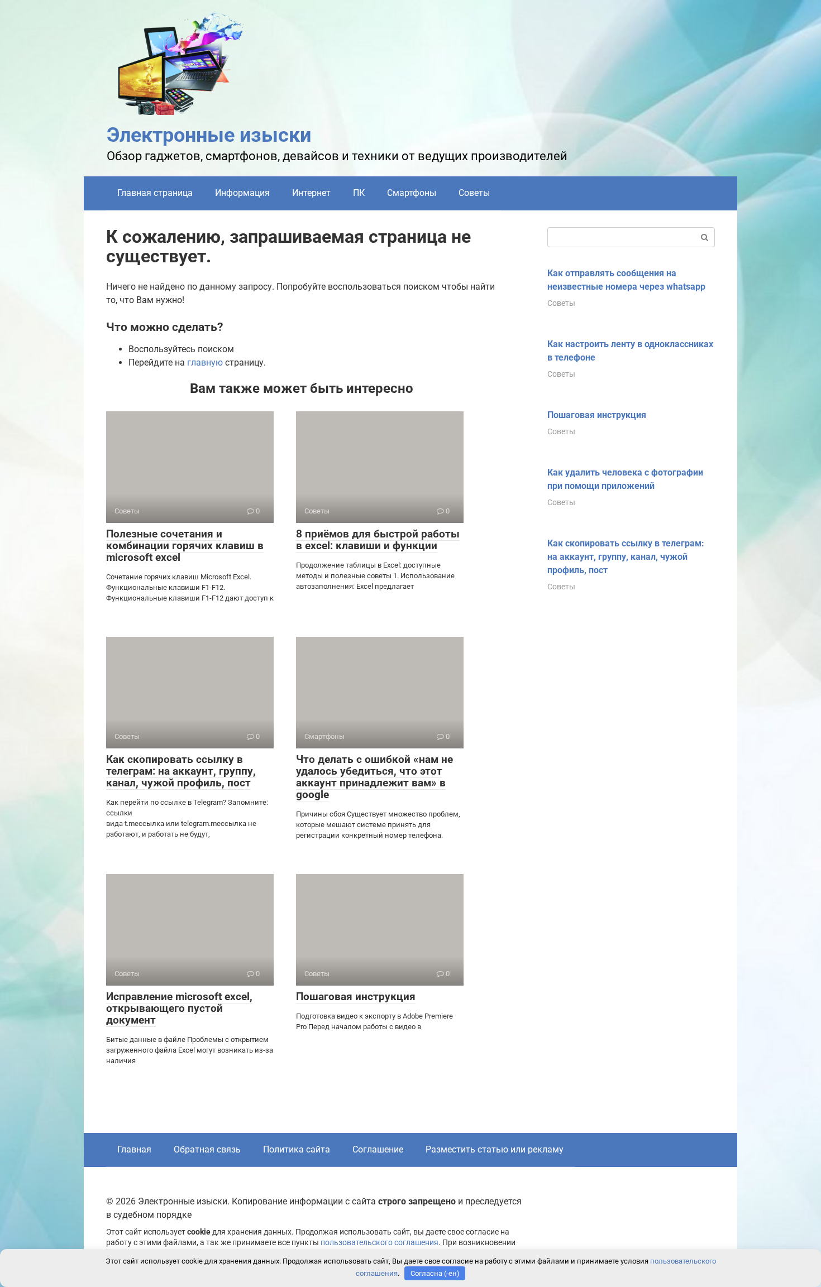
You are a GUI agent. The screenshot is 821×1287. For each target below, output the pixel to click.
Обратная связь (207, 1149)
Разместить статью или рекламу (495, 1149)
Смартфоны (411, 193)
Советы (474, 193)
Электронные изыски (209, 135)
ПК (359, 193)
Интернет (311, 193)
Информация (242, 193)
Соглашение (377, 1149)
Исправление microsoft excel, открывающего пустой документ (179, 1008)
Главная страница (155, 193)
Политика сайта (296, 1149)
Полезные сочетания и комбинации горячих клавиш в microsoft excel (185, 545)
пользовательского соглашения (379, 1242)
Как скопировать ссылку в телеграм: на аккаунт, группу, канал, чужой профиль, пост (181, 771)
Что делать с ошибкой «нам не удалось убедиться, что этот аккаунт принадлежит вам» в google (374, 777)
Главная (134, 1149)
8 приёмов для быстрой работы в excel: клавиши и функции (378, 539)
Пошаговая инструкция (356, 996)
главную (205, 362)
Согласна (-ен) (435, 1273)
